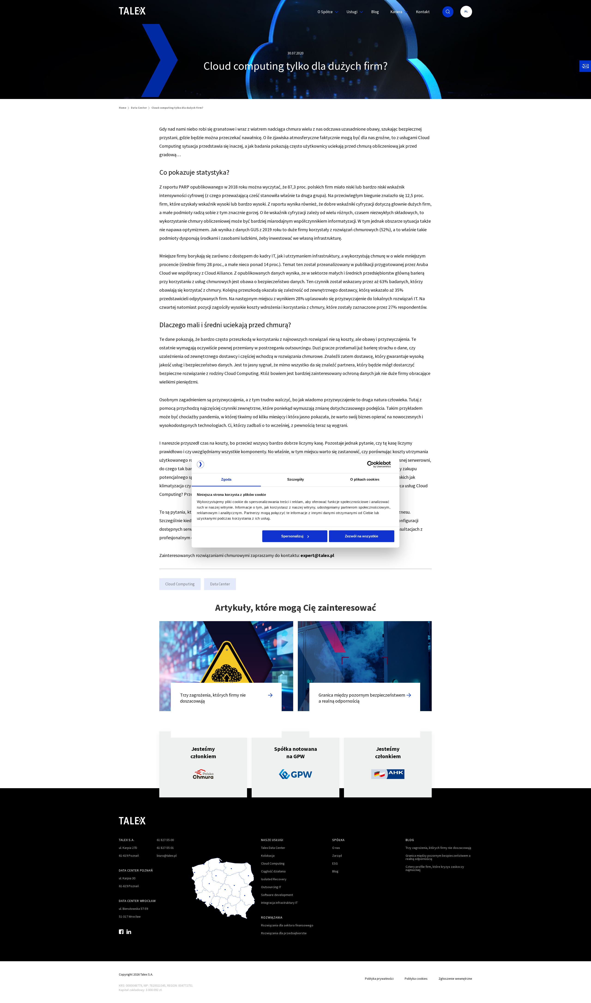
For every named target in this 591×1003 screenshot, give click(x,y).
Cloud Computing (180, 584)
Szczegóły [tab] (295, 480)
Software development (277, 894)
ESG (335, 863)
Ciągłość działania (273, 871)
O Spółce (325, 11)
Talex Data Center (273, 847)
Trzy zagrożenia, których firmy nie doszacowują (438, 847)
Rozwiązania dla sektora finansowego (287, 925)
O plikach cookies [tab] (364, 480)
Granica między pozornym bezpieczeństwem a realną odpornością (438, 857)
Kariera (396, 11)
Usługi (352, 11)
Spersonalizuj (292, 536)
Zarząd (337, 855)
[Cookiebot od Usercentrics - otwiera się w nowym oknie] (374, 464)
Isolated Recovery (273, 879)
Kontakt (423, 11)
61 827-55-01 (165, 847)
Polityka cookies (416, 978)
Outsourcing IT (271, 887)
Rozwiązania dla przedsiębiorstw (284, 933)
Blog (375, 11)
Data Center (139, 107)
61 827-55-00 (165, 839)
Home (122, 107)
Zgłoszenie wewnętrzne (455, 978)
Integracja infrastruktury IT (279, 902)
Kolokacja (267, 855)
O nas (336, 847)
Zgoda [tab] (226, 480)
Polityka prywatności (379, 978)
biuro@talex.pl (167, 855)
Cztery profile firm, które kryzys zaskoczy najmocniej (435, 868)
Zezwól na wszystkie (361, 536)
